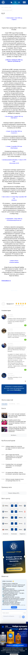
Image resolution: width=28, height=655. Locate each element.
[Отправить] (23, 617)
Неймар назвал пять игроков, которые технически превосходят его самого (15, 448)
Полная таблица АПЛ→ (14, 493)
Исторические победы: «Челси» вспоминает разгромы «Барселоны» (16, 473)
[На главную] (3, 2)
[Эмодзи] (20, 617)
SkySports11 (10, 304)
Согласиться (14, 654)
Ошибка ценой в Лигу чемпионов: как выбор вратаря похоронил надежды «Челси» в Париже (17, 422)
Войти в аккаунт (14, 392)
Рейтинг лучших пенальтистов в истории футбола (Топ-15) (15, 479)
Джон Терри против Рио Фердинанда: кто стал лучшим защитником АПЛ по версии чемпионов (14, 457)
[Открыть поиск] (15, 2)
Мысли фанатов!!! (7, 10)
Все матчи (5, 534)
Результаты (22, 534)
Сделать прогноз (14, 569)
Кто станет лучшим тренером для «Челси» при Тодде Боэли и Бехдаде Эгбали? (17, 415)
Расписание (14, 534)
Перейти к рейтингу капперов (17, 645)
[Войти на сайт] (19, 2)
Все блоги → (14, 435)
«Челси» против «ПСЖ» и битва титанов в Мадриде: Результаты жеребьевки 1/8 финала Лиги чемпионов (17, 429)
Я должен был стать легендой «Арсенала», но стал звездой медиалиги (14, 465)
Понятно (14, 607)
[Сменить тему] (11, 2)
